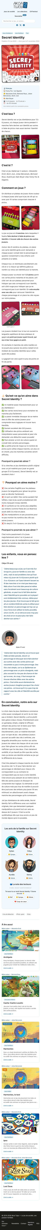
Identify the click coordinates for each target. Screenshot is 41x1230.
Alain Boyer (9, 98)
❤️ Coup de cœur (20, 901)
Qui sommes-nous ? (5, 1223)
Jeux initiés (7, 1091)
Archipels (7, 957)
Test (27, 33)
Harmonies (8, 1049)
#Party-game (20, 914)
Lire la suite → (8, 968)
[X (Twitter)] (20, 25)
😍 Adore (30, 897)
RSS (37, 1223)
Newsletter (20, 15)
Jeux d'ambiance (8, 33)
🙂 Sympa (19, 897)
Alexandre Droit (11, 93)
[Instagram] (24, 25)
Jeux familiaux (19, 33)
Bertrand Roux (22, 93)
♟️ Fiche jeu (7, 88)
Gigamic (19, 91)
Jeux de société (9, 11)
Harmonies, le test (11, 1095)
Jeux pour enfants (9, 999)
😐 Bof (10, 897)
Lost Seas (7, 1186)
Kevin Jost (15, 96)
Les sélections (22, 11)
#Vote (28, 914)
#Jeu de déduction (8, 914)
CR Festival (33, 11)
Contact (23, 1223)
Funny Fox (9, 91)
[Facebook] (17, 25)
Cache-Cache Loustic (13, 1003)
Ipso (5, 1140)
